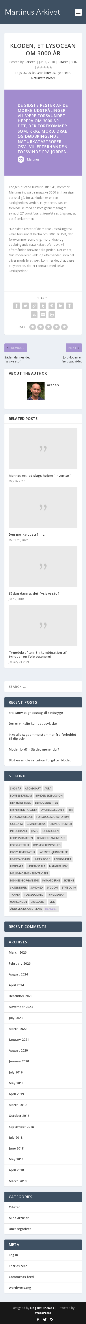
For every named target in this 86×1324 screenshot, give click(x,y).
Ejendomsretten (46, 803)
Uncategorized (20, 1229)
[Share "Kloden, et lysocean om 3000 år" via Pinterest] (51, 305)
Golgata (16, 824)
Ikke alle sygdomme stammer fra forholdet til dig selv (42, 736)
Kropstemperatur (22, 852)
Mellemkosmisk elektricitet (29, 873)
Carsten (30, 62)
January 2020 (19, 1061)
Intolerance (19, 831)
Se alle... (51, 909)
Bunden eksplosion (49, 795)
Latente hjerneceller (53, 852)
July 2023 (15, 1018)
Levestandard (20, 859)
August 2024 (18, 974)
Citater (63, 62)
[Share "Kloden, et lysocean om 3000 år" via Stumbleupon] (34, 314)
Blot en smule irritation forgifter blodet (40, 760)
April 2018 (16, 1170)
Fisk (70, 810)
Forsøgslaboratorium (52, 817)
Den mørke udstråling (27, 534)
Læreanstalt (36, 866)
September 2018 (21, 1127)
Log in (13, 1255)
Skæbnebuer (18, 887)
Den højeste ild (20, 803)
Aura (48, 788)
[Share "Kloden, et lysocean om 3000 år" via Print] (51, 314)
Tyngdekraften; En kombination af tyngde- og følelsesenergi (38, 654)
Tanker (15, 895)
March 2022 (17, 1029)
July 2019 (15, 1072)
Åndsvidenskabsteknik (26, 909)
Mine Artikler (19, 1218)
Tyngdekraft (56, 895)
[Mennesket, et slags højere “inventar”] (43, 448)
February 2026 (19, 963)
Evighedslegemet (52, 810)
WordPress (43, 1313)
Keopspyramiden (21, 838)
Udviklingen (18, 902)
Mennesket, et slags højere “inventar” (40, 475)
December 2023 (20, 996)
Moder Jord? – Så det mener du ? (34, 749)
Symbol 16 (69, 887)
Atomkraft (33, 788)
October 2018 (19, 1115)
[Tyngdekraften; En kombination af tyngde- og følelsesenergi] (43, 625)
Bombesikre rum (21, 795)
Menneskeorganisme (24, 880)
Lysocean (63, 73)
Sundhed (36, 887)
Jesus (34, 831)
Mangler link (58, 866)
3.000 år (29, 73)
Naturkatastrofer (43, 78)
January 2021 (19, 1039)
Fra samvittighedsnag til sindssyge (36, 713)
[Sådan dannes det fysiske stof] (43, 566)
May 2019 (16, 1083)
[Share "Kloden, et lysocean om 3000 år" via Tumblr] (43, 305)
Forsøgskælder (21, 817)
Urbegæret (38, 902)
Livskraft (16, 866)
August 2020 (18, 1050)
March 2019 (17, 1105)
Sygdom (52, 887)
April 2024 (16, 985)
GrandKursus (46, 73)
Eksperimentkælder (23, 810)
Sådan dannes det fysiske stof (34, 593)
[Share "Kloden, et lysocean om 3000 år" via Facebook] (16, 305)
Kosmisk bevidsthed (47, 845)
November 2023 (21, 1007)
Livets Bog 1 (42, 859)
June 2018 (16, 1148)
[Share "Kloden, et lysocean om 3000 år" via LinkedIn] (60, 305)
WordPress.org (20, 1288)
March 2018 (17, 1181)
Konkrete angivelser (51, 838)
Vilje (52, 902)
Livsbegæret (62, 859)
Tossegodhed (33, 895)
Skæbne (69, 880)
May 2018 (16, 1159)
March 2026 (17, 952)
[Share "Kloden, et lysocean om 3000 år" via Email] (43, 314)
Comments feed (21, 1277)
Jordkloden (50, 831)
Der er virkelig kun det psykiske (33, 723)
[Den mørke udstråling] (43, 507)
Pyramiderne (51, 880)
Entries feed (18, 1266)
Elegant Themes (42, 1308)
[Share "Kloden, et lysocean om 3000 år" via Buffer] (69, 305)
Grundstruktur (60, 824)
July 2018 (15, 1137)
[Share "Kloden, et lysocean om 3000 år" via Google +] (34, 305)
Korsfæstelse (20, 845)
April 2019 (16, 1094)
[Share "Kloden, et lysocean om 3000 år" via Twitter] (25, 305)
